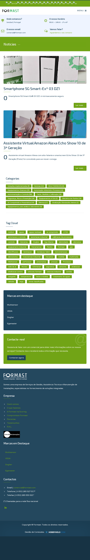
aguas (21, 232)
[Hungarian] (49, 3)
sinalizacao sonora (15, 272)
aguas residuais (35, 232)
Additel (11, 232)
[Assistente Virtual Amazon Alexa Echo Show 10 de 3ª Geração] (45, 124)
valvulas (11, 281)
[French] (37, 3)
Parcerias (11, 419)
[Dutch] (27, 3)
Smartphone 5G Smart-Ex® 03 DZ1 (32, 88)
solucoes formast (35, 272)
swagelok (11, 277)
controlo (11, 242)
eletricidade (63, 242)
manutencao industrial (31, 257)
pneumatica (41, 262)
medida (61, 257)
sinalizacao (76, 267)
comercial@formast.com (24, 487)
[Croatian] (19, 3)
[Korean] (63, 3)
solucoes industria (54, 272)
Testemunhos (13, 423)
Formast (61, 247)
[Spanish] (71, 3)
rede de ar (12, 267)
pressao (54, 262)
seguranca (50, 267)
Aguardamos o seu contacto (61, 33)
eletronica (77, 242)
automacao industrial (39, 237)
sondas (69, 272)
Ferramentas (36, 247)
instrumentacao (61, 252)
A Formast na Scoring (16, 411)
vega (21, 281)
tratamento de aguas (61, 277)
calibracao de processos (62, 237)
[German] (41, 3)
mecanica (49, 257)
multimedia (74, 257)
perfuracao (27, 262)
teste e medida (42, 277)
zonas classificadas (36, 281)
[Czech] (23, 3)
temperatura (26, 277)
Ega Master (49, 242)
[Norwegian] (67, 3)
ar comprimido (52, 232)
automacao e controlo (17, 237)
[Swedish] (75, 3)
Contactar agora (16, 357)
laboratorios (13, 257)
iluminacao (28, 252)
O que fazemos (14, 408)
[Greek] (45, 3)
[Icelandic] (52, 3)
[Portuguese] (8, 3)
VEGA (9, 311)
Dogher (36, 242)
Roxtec (24, 267)
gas (71, 247)
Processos (67, 262)
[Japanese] (59, 3)
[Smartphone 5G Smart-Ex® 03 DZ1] (45, 70)
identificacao (13, 252)
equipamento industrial (17, 247)
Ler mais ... (80, 105)
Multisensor (12, 262)
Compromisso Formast (17, 415)
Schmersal (37, 267)
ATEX (65, 232)
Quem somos (13, 404)
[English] (31, 3)
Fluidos (49, 247)
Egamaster (12, 323)
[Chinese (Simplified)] (13, 3)
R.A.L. (9, 426)
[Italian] (55, 3)
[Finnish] (34, 3)
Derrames (24, 242)
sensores (62, 267)
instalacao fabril (43, 252)
